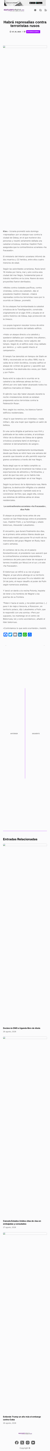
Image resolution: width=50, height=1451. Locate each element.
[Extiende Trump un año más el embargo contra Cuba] (25, 1322)
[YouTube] (33, 1442)
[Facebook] (17, 1442)
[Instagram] (27, 1442)
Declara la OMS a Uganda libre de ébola (21, 1028)
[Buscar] (40, 10)
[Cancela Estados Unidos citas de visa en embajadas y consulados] (25, 1127)
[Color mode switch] (35, 10)
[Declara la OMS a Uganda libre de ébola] (25, 934)
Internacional (33, 32)
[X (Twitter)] (22, 1442)
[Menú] (46, 10)
